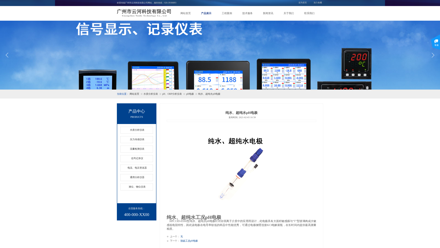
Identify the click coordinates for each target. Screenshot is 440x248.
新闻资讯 (268, 13)
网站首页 (185, 13)
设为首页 (303, 2)
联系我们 (309, 13)
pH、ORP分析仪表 (172, 94)
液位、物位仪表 (137, 186)
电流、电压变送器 (137, 168)
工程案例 (227, 13)
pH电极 (190, 94)
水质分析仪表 (151, 94)
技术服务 (247, 13)
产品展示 (206, 13)
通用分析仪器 (137, 177)
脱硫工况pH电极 (184, 241)
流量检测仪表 (137, 149)
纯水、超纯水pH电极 (209, 94)
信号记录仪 (137, 158)
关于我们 (289, 13)
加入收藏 (318, 2)
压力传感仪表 (137, 139)
